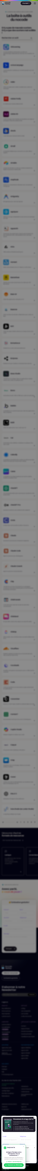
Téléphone (23, 1136)
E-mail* (5, 1136)
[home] (6, 3)
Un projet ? (25, 3)
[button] (34, 3)
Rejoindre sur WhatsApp (15, 1164)
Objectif (22, 1144)
